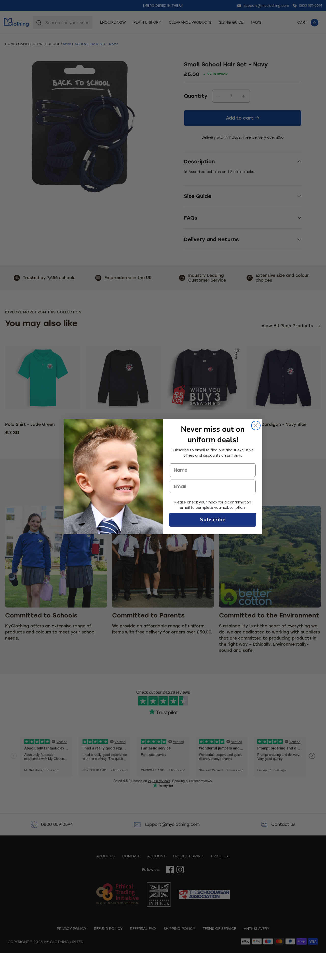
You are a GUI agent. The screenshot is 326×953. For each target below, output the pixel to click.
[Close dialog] (255, 425)
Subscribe (213, 519)
